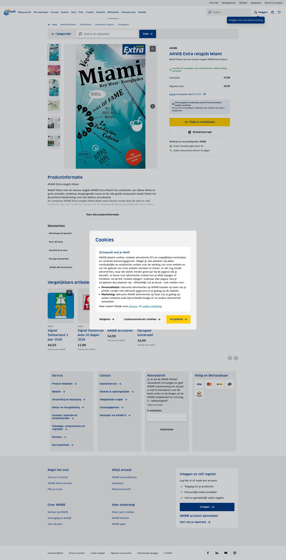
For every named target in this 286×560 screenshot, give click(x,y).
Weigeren (104, 319)
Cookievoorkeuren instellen (140, 319)
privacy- (133, 306)
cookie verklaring (152, 306)
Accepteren (176, 319)
